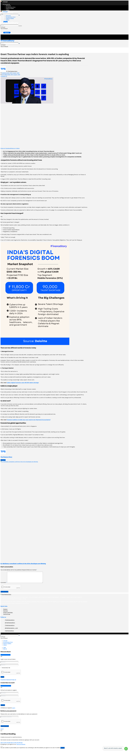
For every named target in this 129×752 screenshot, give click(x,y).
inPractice (8, 5)
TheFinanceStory (9, 631)
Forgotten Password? (6, 679)
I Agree (62, 747)
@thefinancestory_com (11, 628)
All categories (6, 4)
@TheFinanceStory (10, 622)
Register (7, 32)
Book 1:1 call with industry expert (113, 748)
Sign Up (5, 648)
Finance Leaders (10, 8)
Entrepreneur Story (11, 7)
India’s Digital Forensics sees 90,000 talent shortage (23, 382)
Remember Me (6, 668)
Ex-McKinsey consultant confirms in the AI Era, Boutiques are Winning (23, 564)
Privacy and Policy (8, 612)
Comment (4, 582)
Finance (5, 609)
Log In (13, 708)
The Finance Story (12, 71)
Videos (7, 10)
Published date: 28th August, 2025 (10, 73)
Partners (5, 611)
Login (4, 20)
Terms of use (6, 614)
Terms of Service (20, 744)
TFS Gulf (5, 1)
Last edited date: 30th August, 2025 (10, 74)
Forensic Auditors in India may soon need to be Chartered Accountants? (29, 420)
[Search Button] (19, 43)
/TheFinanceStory (9, 620)
